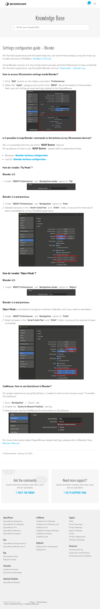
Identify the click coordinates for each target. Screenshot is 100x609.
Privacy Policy (41, 602)
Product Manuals (75, 527)
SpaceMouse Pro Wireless (13, 524)
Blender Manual (11, 443)
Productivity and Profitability (80, 556)
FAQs (71, 521)
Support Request (75, 530)
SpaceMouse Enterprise (12, 521)
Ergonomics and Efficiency (79, 552)
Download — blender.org (72, 67)
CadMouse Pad (42, 536)
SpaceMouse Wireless (12, 530)
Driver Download (75, 524)
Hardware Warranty (32, 604)
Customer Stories (76, 549)
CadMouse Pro (42, 527)
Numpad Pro (41, 549)
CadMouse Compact (44, 533)
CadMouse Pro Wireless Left (47, 524)
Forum (71, 533)
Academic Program (10, 569)
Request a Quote (9, 559)
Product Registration (77, 536)
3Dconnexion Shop (10, 556)
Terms (32, 602)
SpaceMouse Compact (12, 533)
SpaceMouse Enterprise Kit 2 (14, 543)
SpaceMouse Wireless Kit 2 (14, 546)
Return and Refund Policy (13, 604)
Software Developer (77, 539)
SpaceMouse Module (11, 582)
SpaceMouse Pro (10, 527)
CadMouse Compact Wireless (47, 530)
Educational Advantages (12, 572)
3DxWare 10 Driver (42, 58)
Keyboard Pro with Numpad (47, 546)
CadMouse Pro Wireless (45, 521)
